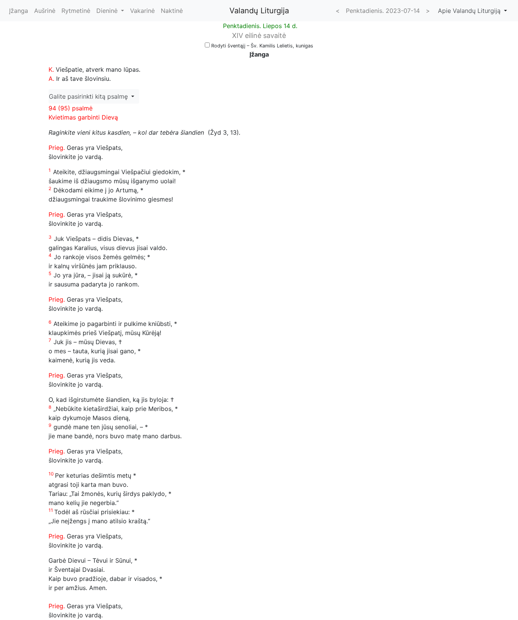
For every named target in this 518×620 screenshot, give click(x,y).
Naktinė (172, 10)
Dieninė (107, 10)
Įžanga (18, 10)
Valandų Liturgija (259, 10)
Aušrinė (44, 10)
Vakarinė (142, 10)
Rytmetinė (75, 10)
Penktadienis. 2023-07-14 (383, 10)
